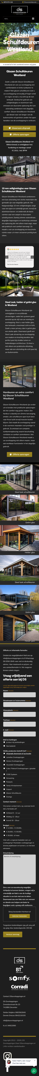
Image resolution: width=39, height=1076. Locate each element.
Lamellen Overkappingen (15, 757)
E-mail (8, 730)
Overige (9, 797)
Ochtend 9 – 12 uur (13, 813)
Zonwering (10, 778)
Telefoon (9, 720)
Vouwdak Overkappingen (15, 765)
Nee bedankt (10, 746)
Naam (8, 691)
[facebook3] (7, 1053)
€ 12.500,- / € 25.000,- (14, 828)
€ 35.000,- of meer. (13, 835)
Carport (9, 789)
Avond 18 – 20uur (12, 820)
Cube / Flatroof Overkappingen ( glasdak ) (20, 769)
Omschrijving (8, 853)
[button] (6, 257)
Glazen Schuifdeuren (13, 793)
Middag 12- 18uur (12, 817)
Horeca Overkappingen (14, 761)
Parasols (9, 782)
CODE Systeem (11, 774)
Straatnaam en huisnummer (17, 700)
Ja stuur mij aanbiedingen (15, 742)
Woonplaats (10, 710)
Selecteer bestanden (19, 916)
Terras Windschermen (14, 786)
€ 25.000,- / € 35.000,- (14, 832)
